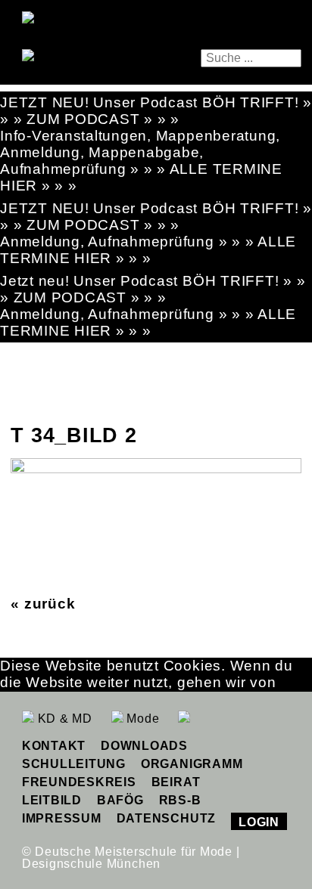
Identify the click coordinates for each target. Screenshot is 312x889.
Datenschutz (166, 818)
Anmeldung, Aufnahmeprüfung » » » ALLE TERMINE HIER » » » (148, 250)
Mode (141, 718)
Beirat (176, 782)
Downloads (144, 745)
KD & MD (63, 718)
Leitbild (52, 800)
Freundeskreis (79, 782)
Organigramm (191, 763)
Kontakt (54, 745)
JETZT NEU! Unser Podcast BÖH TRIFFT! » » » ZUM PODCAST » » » (156, 110)
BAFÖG (120, 800)
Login (259, 822)
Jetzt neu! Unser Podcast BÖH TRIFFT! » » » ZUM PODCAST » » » (152, 289)
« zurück (43, 604)
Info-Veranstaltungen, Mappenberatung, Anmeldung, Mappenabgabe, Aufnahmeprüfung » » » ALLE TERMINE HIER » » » (141, 161)
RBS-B (180, 800)
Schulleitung (74, 763)
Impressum (61, 818)
